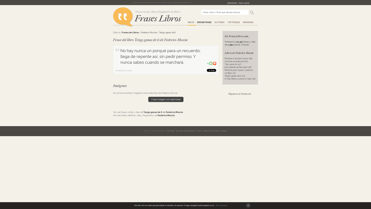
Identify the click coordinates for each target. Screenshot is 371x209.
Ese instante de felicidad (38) (238, 67)
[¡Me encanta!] (210, 63)
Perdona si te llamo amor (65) (238, 58)
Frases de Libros (130, 32)
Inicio (191, 22)
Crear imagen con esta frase (165, 99)
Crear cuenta (243, 3)
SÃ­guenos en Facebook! (239, 94)
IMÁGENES (248, 22)
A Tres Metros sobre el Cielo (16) (240, 79)
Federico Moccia (149, 32)
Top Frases (233, 22)
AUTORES (219, 22)
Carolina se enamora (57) (236, 61)
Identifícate (232, 3)
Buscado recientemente (185, 131)
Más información (221, 205)
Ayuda (198, 131)
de (163, 112)
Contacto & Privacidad (210, 131)
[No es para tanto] (214, 63)
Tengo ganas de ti (167, 32)
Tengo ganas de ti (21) (235, 76)
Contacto (223, 131)
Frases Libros (158, 18)
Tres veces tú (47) (233, 64)
